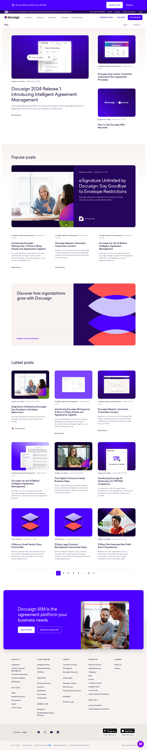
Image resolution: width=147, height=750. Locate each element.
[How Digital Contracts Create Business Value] (73, 456)
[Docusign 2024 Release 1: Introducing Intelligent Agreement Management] (50, 57)
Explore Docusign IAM (49, 630)
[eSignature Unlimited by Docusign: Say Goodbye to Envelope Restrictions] (42, 196)
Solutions (40, 17)
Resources (52, 17)
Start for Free (26, 630)
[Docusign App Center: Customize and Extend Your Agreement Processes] (117, 49)
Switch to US (114, 5)
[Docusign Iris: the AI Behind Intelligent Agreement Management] (30, 456)
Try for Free (135, 17)
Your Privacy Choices (40, 745)
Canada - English (20, 732)
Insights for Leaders (18, 81)
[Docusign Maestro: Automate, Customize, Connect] (117, 385)
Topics (125, 25)
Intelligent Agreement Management (109, 66)
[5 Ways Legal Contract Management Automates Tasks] (73, 522)
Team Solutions (16, 539)
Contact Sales (106, 17)
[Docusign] (12, 17)
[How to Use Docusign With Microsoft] (117, 103)
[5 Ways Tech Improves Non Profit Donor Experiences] (117, 522)
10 (89, 573)
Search (110, 12)
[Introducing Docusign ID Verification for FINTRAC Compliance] (117, 456)
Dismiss (129, 5)
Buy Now (121, 17)
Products (28, 17)
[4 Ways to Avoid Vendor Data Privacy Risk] (30, 522)
